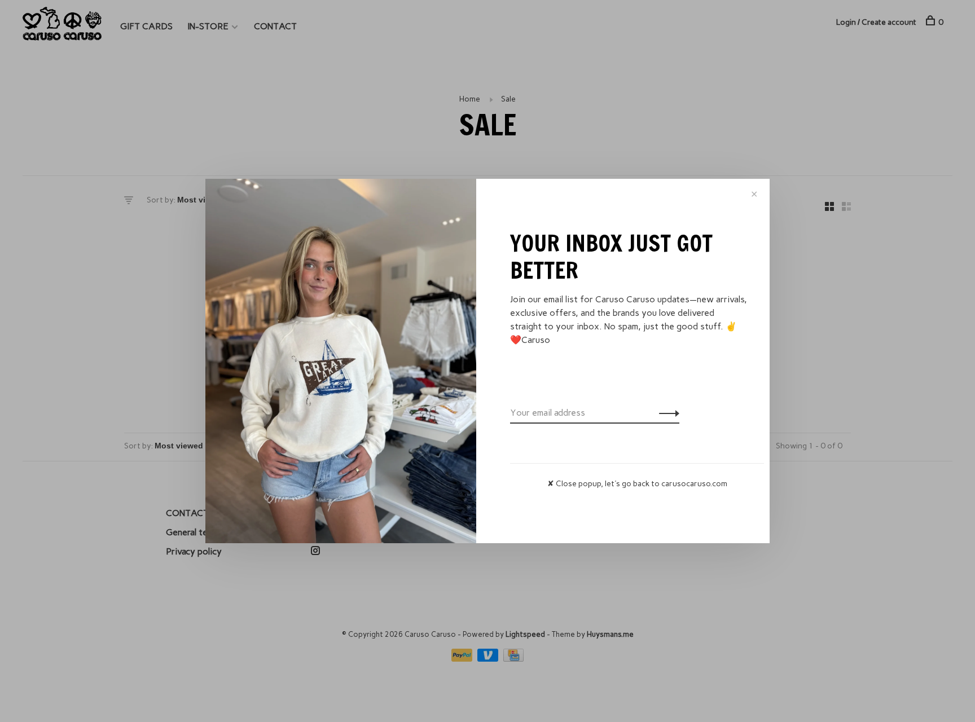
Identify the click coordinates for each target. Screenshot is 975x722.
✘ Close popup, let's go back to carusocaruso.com (637, 483)
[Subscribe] (666, 412)
